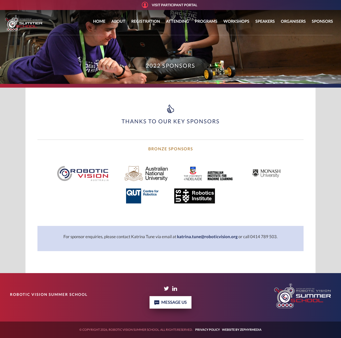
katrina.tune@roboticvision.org (207, 236)
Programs (206, 21)
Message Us (174, 302)
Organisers (293, 21)
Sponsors (322, 21)
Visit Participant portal (174, 5)
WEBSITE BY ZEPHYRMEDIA (242, 330)
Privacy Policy (207, 330)
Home (99, 21)
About (118, 21)
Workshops (236, 21)
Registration (145, 21)
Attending (177, 21)
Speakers (265, 21)
